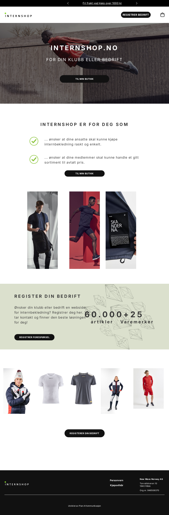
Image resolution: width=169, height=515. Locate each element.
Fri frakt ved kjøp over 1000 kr (102, 3)
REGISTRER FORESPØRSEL (34, 337)
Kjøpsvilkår (116, 485)
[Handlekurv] (162, 15)
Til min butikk (84, 173)
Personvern (116, 480)
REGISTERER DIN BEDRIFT (84, 433)
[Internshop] (18, 14)
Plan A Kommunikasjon (90, 506)
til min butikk (84, 79)
